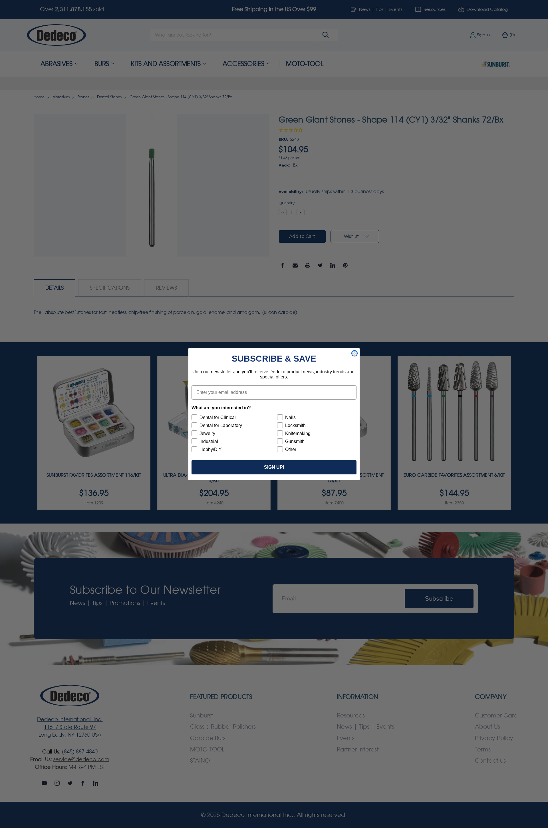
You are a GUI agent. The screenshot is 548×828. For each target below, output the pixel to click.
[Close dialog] (354, 353)
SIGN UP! (274, 467)
